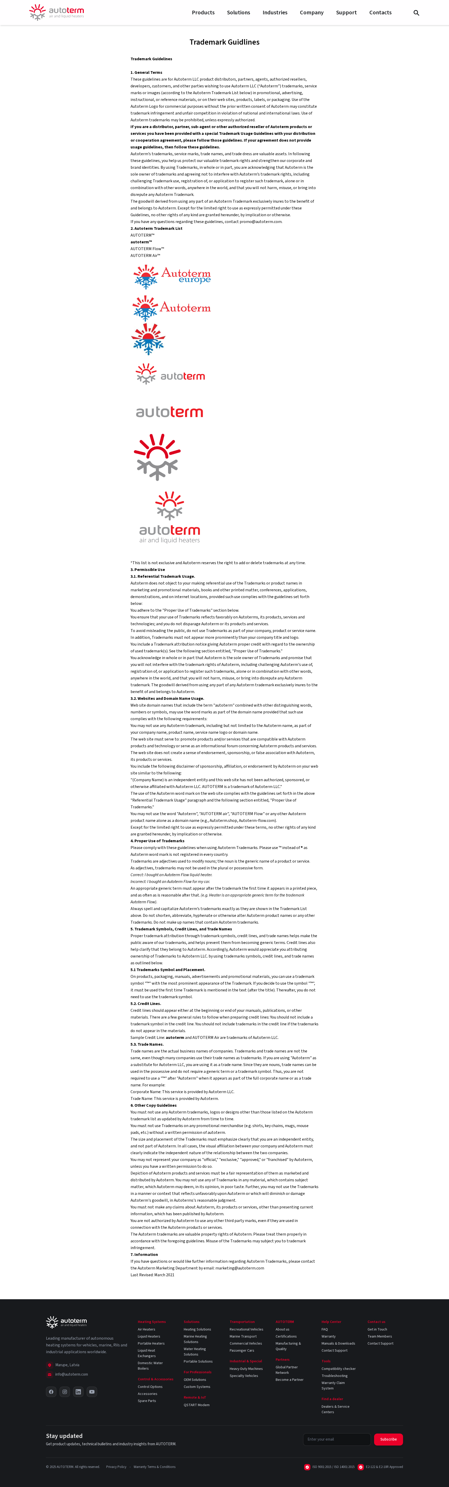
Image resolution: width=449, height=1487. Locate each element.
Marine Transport (243, 1336)
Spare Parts (147, 1401)
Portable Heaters (151, 1343)
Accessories (147, 1393)
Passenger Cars (242, 1350)
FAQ (325, 1329)
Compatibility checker (339, 1368)
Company (312, 12)
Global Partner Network (287, 1370)
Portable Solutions (198, 1361)
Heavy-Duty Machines (246, 1368)
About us (283, 1329)
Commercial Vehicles (246, 1343)
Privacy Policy (116, 1467)
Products (203, 12)
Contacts (380, 12)
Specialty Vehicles (244, 1375)
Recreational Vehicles (246, 1329)
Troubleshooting (335, 1375)
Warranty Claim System (333, 1385)
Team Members (380, 1336)
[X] (51, 1392)
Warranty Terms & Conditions (154, 1467)
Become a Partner (290, 1379)
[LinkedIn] (78, 1392)
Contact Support (334, 1350)
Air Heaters (146, 1329)
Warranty (329, 1336)
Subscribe (388, 1439)
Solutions (238, 12)
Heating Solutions (197, 1329)
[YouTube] (92, 1392)
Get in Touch (377, 1329)
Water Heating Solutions (195, 1351)
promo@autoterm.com (261, 222)
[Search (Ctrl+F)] (416, 12)
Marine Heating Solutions (195, 1339)
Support (346, 12)
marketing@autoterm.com (239, 1268)
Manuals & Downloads (338, 1343)
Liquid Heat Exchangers (147, 1353)
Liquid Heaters (149, 1336)
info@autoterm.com (71, 1374)
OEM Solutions (195, 1379)
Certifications (286, 1336)
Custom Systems (197, 1386)
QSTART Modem (197, 1405)
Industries (275, 12)
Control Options (150, 1386)
